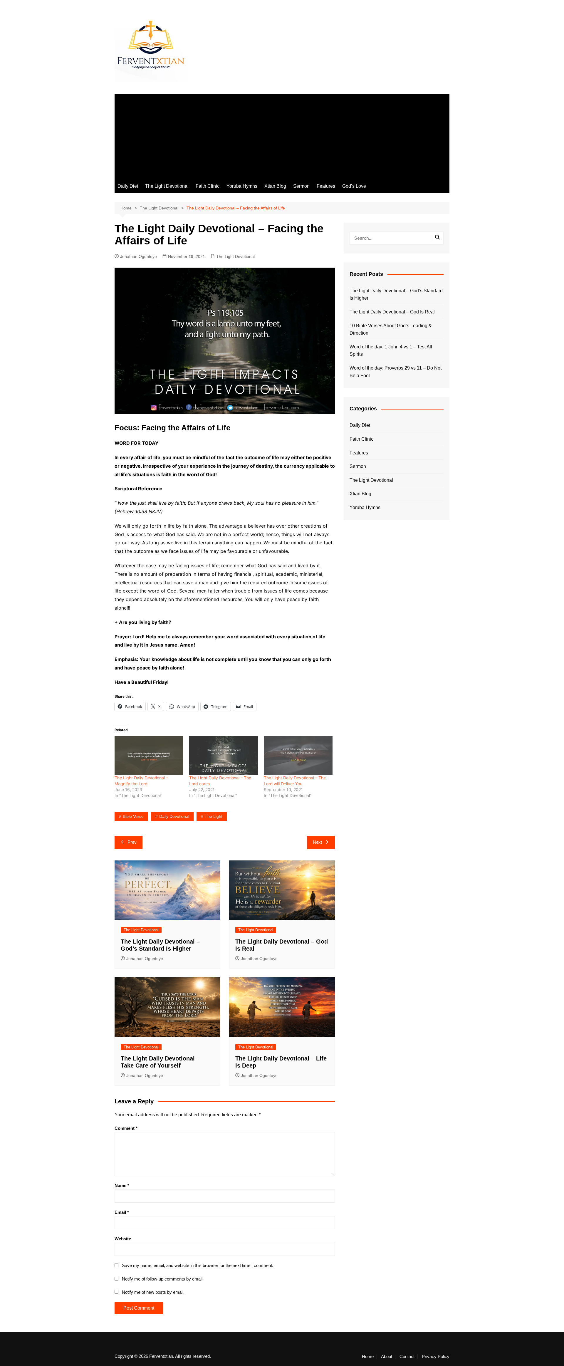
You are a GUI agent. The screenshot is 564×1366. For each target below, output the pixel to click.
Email (122, 1212)
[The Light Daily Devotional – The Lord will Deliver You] (298, 755)
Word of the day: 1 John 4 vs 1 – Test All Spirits (391, 350)
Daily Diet (128, 186)
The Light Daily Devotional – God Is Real (392, 311)
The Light (213, 816)
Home (368, 1356)
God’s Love (354, 186)
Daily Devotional (174, 816)
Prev (132, 842)
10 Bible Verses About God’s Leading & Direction (391, 329)
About (386, 1356)
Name (122, 1185)
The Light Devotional (167, 186)
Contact (407, 1356)
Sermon (301, 186)
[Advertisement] (282, 135)
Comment (126, 1128)
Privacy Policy (435, 1356)
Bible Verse (133, 816)
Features (326, 186)
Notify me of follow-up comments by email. (163, 1278)
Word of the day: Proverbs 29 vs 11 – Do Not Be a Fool (396, 371)
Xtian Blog (275, 186)
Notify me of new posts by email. (153, 1292)
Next (317, 842)
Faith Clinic (207, 186)
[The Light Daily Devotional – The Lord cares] (223, 755)
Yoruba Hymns (241, 186)
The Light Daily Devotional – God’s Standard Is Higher (396, 294)
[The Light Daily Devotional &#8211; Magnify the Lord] (149, 755)
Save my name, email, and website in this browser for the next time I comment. (197, 1265)
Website (123, 1238)
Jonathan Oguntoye (138, 256)
